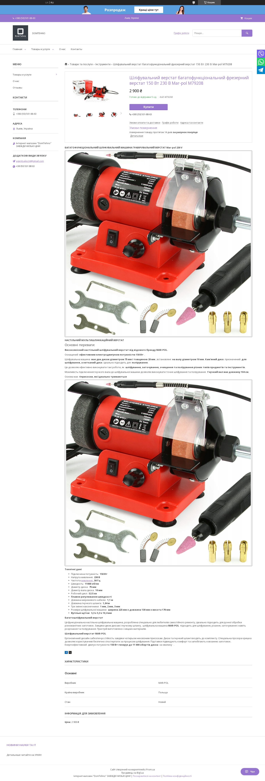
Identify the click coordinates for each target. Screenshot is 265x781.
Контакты (76, 49)
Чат (252, 771)
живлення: (87, 580)
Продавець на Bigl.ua (132, 772)
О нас (62, 49)
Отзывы (17, 87)
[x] (70, 653)
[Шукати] (247, 33)
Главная (17, 49)
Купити (148, 107)
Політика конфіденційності (177, 776)
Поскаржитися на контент (147, 776)
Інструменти (103, 64)
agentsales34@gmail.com (30, 161)
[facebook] (66, 653)
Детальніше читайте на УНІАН (24, 754)
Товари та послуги (81, 64)
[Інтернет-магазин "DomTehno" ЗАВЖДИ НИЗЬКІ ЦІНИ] (20, 39)
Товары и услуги (40, 49)
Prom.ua (150, 769)
